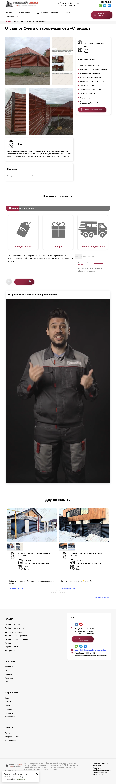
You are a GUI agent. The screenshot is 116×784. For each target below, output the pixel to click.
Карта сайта (10, 717)
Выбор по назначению (14, 628)
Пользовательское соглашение (100, 774)
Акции (7, 733)
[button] (49, 592)
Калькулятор (24, 13)
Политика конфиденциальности (102, 769)
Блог (7, 698)
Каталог (8, 13)
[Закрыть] (37, 774)
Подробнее (22, 779)
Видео (7, 706)
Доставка (9, 667)
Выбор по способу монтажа (16, 639)
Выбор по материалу (14, 632)
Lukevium (97, 765)
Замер (7, 682)
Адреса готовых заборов (47, 13)
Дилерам (9, 674)
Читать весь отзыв (17, 588)
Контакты (9, 713)
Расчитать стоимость (94, 110)
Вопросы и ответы (12, 737)
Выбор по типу (11, 643)
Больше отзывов (102, 597)
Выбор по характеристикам (16, 636)
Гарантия (9, 678)
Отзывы (67, 13)
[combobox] (78, 256)
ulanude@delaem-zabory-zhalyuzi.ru (90, 650)
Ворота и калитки (12, 647)
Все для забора (11, 651)
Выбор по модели (12, 624)
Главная (8, 21)
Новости (8, 702)
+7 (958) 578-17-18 (105, 2)
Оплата (8, 671)
